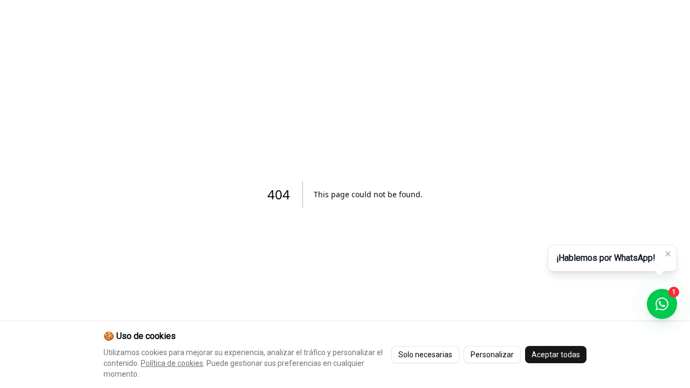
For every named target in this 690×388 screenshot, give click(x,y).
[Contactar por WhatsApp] (662, 304)
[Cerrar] (668, 254)
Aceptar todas (556, 354)
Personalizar (492, 354)
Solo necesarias (425, 354)
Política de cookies (172, 363)
